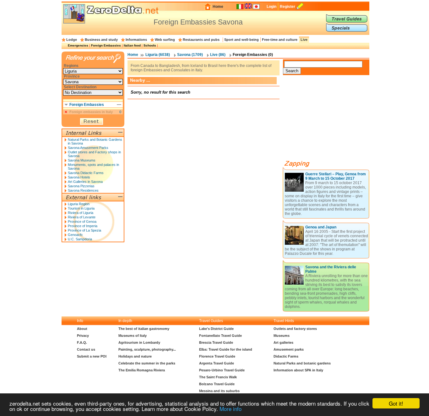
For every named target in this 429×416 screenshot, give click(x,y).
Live (304, 39)
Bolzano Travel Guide (217, 384)
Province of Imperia (82, 226)
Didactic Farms (286, 356)
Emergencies (78, 45)
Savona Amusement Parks (88, 148)
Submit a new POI (91, 356)
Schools (150, 45)
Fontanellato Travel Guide (220, 335)
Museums (282, 335)
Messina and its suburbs (219, 391)
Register (287, 6)
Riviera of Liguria (80, 213)
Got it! (396, 403)
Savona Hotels (79, 177)
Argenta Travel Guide (216, 363)
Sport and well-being (241, 39)
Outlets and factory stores (295, 329)
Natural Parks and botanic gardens (302, 363)
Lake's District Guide (216, 329)
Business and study (101, 39)
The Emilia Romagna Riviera (141, 370)
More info (231, 409)
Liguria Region (79, 204)
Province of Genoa (82, 221)
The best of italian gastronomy (143, 329)
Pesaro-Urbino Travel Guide (222, 370)
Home (218, 6)
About (82, 329)
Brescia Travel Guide (216, 342)
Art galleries (283, 342)
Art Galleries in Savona (85, 181)
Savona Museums (81, 160)
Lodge (71, 39)
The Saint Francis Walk (218, 377)
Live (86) (217, 54)
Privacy (83, 335)
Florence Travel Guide (217, 356)
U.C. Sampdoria (80, 239)
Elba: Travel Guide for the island (225, 349)
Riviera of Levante (81, 217)
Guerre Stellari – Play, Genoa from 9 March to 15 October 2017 (335, 176)
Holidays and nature (135, 356)
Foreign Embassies (106, 45)
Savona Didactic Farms (86, 173)
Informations (136, 39)
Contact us (86, 349)
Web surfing (165, 39)
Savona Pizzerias (81, 186)
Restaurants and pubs (201, 39)
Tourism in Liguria (81, 208)
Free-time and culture (279, 39)
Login (271, 6)
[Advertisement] (330, 120)
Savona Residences (83, 190)
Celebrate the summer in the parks (146, 363)
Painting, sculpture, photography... (147, 349)
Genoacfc (75, 235)
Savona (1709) (190, 54)
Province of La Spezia (84, 230)
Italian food (132, 45)
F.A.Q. (82, 342)
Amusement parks (289, 349)
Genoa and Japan (320, 227)
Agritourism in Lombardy (139, 342)
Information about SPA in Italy (298, 370)
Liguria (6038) (157, 54)
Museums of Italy (132, 335)
